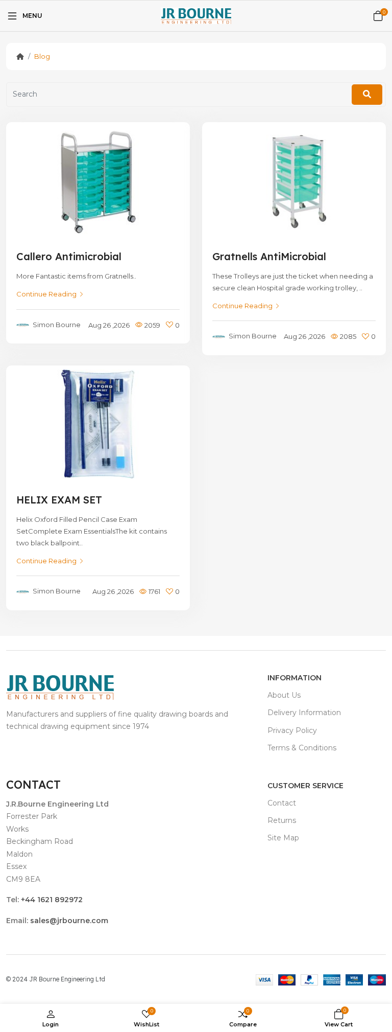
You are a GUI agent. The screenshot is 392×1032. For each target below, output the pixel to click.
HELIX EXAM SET (59, 499)
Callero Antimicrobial (68, 256)
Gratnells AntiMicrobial (269, 256)
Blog (42, 56)
